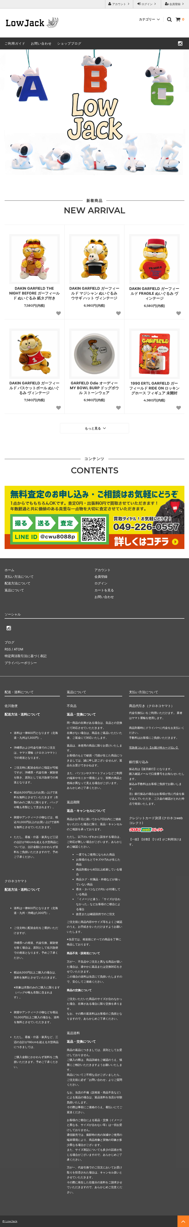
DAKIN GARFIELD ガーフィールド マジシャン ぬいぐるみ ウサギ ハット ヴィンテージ (94, 293)
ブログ (9, 642)
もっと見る (93, 428)
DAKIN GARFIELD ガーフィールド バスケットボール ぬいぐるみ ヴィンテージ (34, 388)
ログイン (147, 4)
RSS (8, 649)
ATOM (18, 649)
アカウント (119, 4)
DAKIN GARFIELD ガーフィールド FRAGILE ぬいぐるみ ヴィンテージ (154, 293)
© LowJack (9, 1221)
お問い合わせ (41, 43)
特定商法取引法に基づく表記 (26, 656)
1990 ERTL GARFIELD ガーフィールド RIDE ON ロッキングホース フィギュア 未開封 (154, 388)
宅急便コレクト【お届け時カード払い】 (154, 747)
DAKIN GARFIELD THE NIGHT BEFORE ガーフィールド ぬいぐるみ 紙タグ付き (34, 293)
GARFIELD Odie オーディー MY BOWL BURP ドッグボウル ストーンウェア (94, 388)
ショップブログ (69, 43)
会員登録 (175, 4)
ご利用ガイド (15, 43)
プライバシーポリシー (21, 663)
